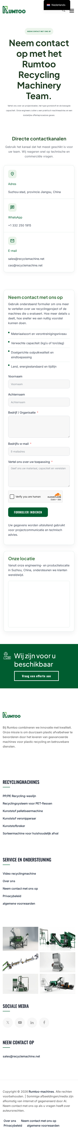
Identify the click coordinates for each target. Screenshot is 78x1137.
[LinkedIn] (32, 1023)
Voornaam (15, 376)
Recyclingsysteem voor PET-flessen (27, 803)
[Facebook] (44, 1023)
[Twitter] (8, 1023)
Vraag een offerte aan (36, 676)
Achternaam (16, 394)
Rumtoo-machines (41, 1091)
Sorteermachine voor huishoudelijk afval (30, 833)
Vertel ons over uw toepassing (29, 462)
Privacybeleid (12, 896)
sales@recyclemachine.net (26, 259)
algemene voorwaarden (19, 903)
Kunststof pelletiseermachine (23, 811)
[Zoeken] (63, 10)
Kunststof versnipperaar (19, 818)
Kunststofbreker (14, 826)
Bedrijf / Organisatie (22, 412)
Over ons (9, 881)
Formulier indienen (28, 512)
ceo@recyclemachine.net (25, 265)
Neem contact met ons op (20, 888)
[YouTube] (20, 1023)
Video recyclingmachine (19, 873)
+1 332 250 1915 (19, 225)
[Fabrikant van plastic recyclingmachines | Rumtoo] (14, 9)
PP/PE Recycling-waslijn (19, 796)
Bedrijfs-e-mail (18, 444)
